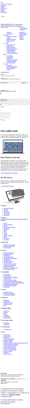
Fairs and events (11, 40)
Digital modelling (11, 50)
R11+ (5, 100)
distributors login (5, 72)
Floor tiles (22, 29)
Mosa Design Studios (12, 66)
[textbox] (8, 76)
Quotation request (11, 51)
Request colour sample (6, 24)
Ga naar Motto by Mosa (6, 396)
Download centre (11, 44)
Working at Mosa (11, 62)
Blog (8, 42)
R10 (2, 100)
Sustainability (10, 57)
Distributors (9, 65)
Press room (9, 58)
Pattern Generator (11, 47)
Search (23, 82)
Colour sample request (12, 53)
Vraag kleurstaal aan (5, 403)
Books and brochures (12, 49)
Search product (23, 28)
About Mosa (10, 55)
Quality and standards (12, 60)
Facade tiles (9, 33)
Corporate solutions (11, 61)
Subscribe (3, 380)
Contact (9, 69)
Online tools (10, 46)
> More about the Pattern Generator (9, 173)
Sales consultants (11, 68)
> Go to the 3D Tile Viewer (7, 186)
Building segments (11, 39)
